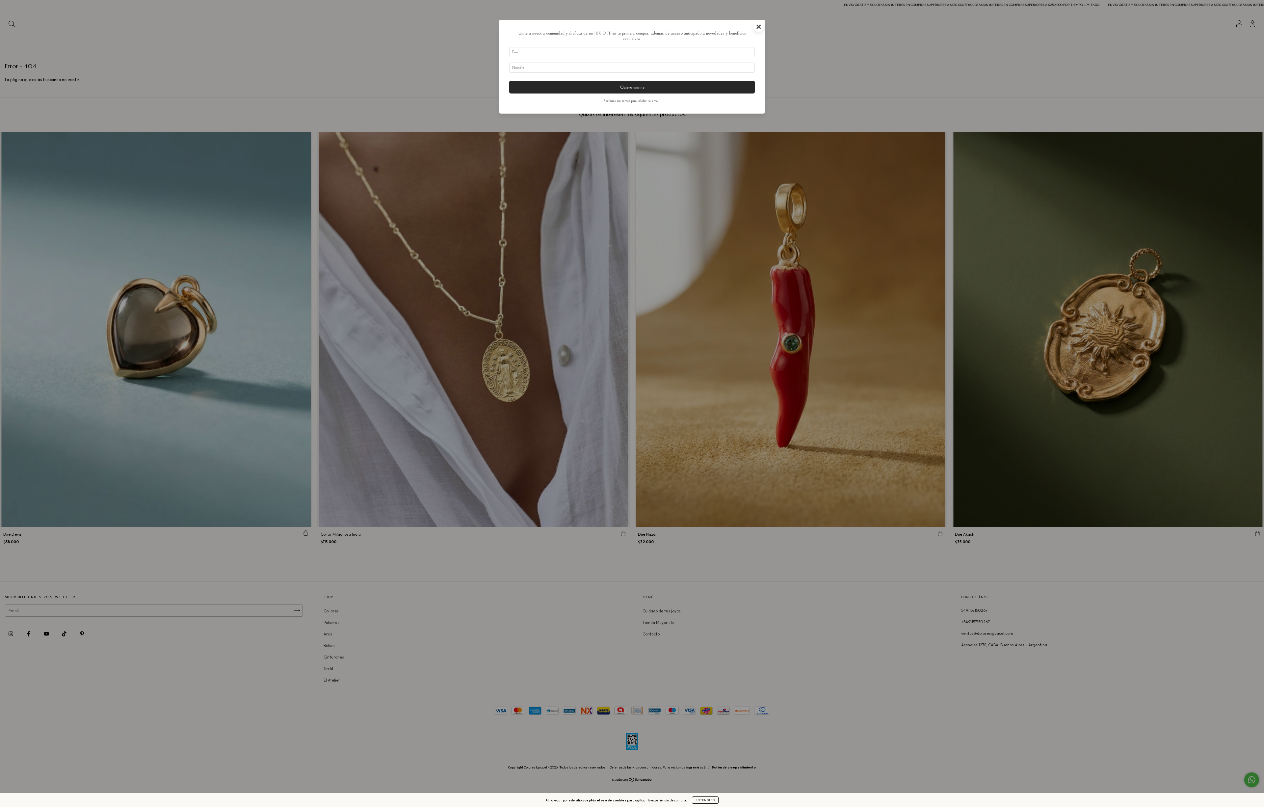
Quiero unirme (632, 87)
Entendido (705, 800)
